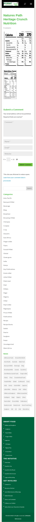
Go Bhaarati (21, 381)
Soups (5, 340)
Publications (7, 316)
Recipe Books (8, 324)
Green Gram (8, 455)
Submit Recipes (9, 495)
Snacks (5, 332)
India (5, 261)
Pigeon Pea (8, 448)
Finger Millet (8, 436)
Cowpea (6, 226)
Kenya (5, 265)
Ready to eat (17, 405)
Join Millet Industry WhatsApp (13, 492)
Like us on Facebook (10, 499)
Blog (5, 210)
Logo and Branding (10, 477)
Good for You (8, 466)
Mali (5, 285)
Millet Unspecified (22, 393)
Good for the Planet (10, 470)
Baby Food (22, 361)
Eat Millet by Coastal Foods (11, 373)
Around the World (20, 358)
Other (5, 301)
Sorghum (6, 336)
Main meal (7, 281)
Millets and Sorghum (9, 393)
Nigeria (6, 297)
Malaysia (14, 389)
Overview (7, 462)
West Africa (7, 348)
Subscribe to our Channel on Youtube (14, 507)
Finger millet (7, 241)
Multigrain (7, 397)
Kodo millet (7, 273)
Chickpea (6, 222)
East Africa (7, 237)
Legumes (24, 385)
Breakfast (6, 214)
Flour (11, 377)
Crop (5, 230)
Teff (12, 409)
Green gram (7, 257)
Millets (5, 289)
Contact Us (8, 484)
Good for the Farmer (10, 473)
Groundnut (8, 451)
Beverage (6, 206)
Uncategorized (8, 344)
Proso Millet (7, 313)
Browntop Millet (9, 218)
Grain (28, 381)
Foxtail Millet (8, 249)
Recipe (5, 320)
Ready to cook (8, 405)
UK (16, 409)
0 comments (7, 28)
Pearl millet (7, 305)
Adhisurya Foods (8, 358)
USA (20, 409)
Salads (5, 328)
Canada (17, 369)
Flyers (5, 245)
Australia (14, 361)
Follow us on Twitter (10, 503)
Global (5, 253)
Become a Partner (9, 488)
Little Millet (7, 277)
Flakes (6, 377)
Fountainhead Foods (20, 377)
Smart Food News (26, 405)
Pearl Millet (8, 433)
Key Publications (9, 269)
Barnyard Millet (8, 202)
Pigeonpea (7, 309)
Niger (5, 293)
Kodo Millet (17, 385)
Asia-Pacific (7, 198)
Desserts (6, 234)
